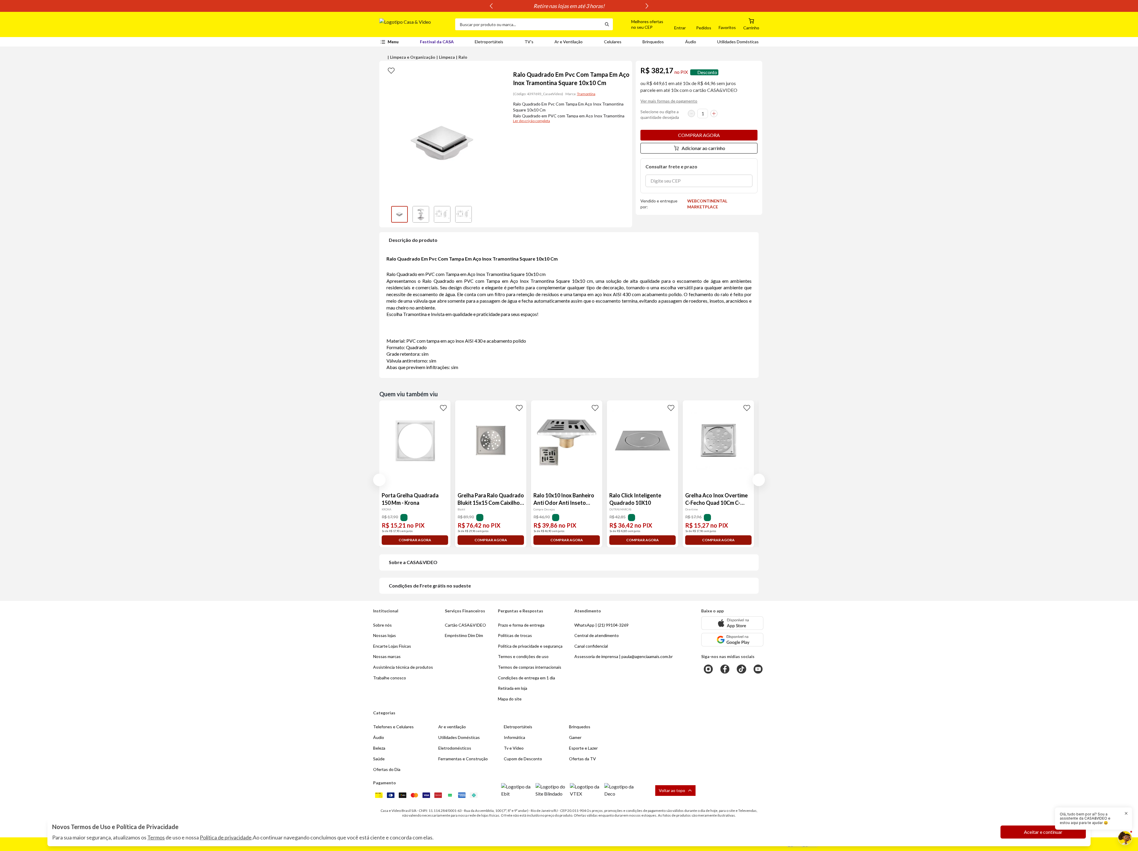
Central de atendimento (596, 635)
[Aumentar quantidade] (713, 113)
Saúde (379, 758)
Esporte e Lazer (583, 748)
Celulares (612, 41)
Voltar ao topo (672, 790)
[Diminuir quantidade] (691, 113)
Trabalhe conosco (389, 677)
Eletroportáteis (489, 41)
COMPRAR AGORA (699, 135)
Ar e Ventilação (568, 41)
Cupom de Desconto (523, 758)
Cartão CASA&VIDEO (465, 625)
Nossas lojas (384, 635)
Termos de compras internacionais (529, 667)
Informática (514, 737)
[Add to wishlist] (391, 70)
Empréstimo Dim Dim (464, 635)
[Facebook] (725, 669)
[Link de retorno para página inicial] (414, 24)
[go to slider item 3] (463, 214)
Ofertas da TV (582, 758)
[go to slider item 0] (399, 214)
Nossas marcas (387, 656)
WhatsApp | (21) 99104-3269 (601, 625)
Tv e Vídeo (514, 748)
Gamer (575, 737)
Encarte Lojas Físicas (392, 646)
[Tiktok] (741, 669)
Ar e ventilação (452, 726)
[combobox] (528, 24)
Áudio (690, 41)
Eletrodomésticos (454, 748)
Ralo (462, 57)
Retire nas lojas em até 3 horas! (569, 6)
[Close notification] (1126, 813)
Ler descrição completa (531, 121)
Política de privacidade (226, 837)
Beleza (379, 748)
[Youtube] (758, 669)
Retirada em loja (512, 688)
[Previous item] (491, 5)
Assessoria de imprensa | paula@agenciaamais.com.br (623, 656)
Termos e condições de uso (523, 656)
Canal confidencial (591, 646)
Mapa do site (510, 698)
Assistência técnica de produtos (403, 667)
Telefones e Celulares (393, 726)
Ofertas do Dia (386, 769)
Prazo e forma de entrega (521, 625)
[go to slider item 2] (442, 214)
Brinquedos (653, 41)
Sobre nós (382, 625)
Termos (156, 837)
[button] (640, 24)
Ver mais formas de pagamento (668, 100)
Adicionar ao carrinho (703, 148)
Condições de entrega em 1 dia (526, 677)
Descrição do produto (413, 240)
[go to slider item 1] (421, 214)
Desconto (707, 72)
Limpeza (447, 57)
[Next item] (646, 5)
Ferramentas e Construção (463, 758)
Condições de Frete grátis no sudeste (430, 585)
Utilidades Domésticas (738, 41)
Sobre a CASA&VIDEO (413, 562)
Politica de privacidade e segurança (530, 646)
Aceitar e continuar (1043, 832)
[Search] (607, 24)
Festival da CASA (437, 41)
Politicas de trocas (515, 635)
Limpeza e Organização (412, 57)
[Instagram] (708, 669)
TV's (529, 41)
